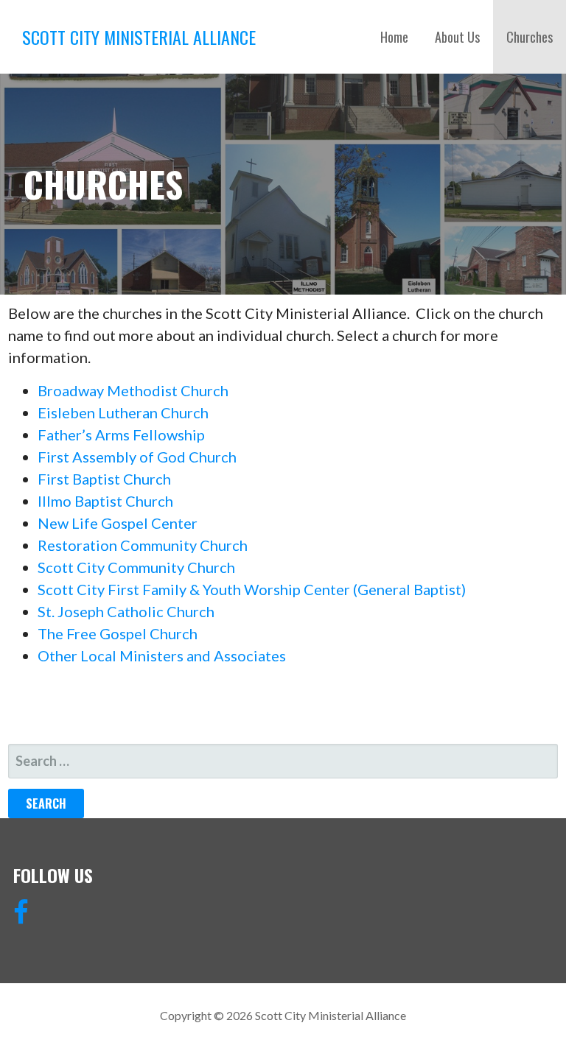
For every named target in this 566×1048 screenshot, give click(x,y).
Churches (529, 36)
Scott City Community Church (136, 567)
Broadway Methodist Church (133, 390)
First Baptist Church (104, 479)
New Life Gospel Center (118, 523)
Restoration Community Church (143, 545)
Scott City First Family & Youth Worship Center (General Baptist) (252, 589)
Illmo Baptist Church (105, 501)
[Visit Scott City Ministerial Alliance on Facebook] (21, 917)
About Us (457, 36)
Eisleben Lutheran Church (123, 412)
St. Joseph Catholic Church (126, 611)
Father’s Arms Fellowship (121, 434)
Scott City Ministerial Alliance (139, 37)
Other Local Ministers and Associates (162, 655)
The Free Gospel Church (118, 633)
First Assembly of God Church (137, 456)
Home (394, 36)
